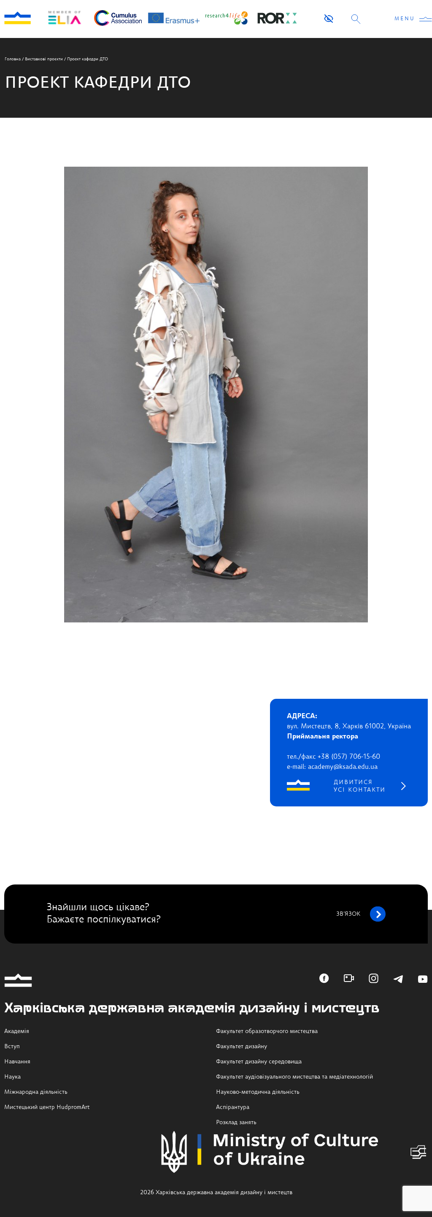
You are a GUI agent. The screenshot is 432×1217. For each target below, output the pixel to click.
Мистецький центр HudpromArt (47, 1107)
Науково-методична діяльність (258, 1092)
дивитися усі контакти (360, 786)
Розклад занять (236, 1122)
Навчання (17, 1062)
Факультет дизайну (241, 1046)
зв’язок (348, 914)
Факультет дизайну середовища (259, 1062)
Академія (16, 1031)
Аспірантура (232, 1107)
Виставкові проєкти (44, 59)
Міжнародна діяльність (36, 1092)
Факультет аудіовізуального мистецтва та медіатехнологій (294, 1077)
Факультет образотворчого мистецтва (267, 1031)
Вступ (12, 1046)
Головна (13, 59)
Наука (12, 1077)
